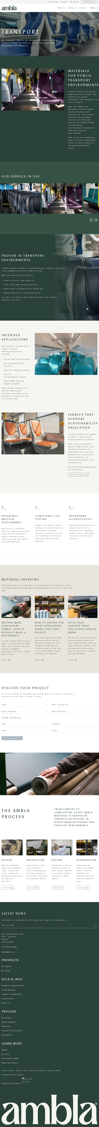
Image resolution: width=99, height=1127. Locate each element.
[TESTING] (62, 847)
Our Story (5, 1054)
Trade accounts (89, 2)
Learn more (6, 887)
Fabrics (61, 8)
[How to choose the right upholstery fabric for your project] (49, 607)
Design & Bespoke (8, 1022)
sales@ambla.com (8, 952)
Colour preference (9, 711)
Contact (64, 2)
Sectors (71, 8)
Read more (5, 660)
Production (6, 1026)
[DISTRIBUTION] (86, 847)
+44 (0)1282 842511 (9, 947)
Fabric (4, 704)
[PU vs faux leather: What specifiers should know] (82, 607)
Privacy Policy (8, 1070)
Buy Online (6, 971)
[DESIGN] (12, 847)
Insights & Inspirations (12, 994)
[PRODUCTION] (37, 847)
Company (93, 8)
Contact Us (6, 1003)
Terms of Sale (21, 1070)
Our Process (6, 1018)
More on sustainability (77, 474)
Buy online (74, 2)
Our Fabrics (6, 966)
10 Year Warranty (8, 990)
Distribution (7, 1035)
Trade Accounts (8, 999)
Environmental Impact (10, 1058)
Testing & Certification (12, 1031)
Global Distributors (10, 1063)
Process (82, 8)
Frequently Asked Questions (13, 986)
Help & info (53, 2)
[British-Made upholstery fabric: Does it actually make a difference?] (16, 607)
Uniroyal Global (54, 1070)
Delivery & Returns (38, 1070)
